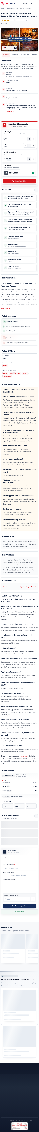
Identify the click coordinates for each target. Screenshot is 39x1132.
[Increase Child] (33, 145)
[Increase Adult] (33, 139)
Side (11, 373)
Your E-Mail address (9, 864)
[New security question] (33, 899)
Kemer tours (24, 756)
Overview (6, 54)
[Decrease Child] (25, 145)
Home (2, 8)
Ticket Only (7, 376)
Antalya (17, 373)
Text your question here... (10, 879)
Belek (5, 373)
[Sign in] (32, 3)
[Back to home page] (8, 3)
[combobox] (20, 173)
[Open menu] (36, 3)
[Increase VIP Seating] (33, 159)
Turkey (8, 8)
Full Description (24, 54)
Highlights (15, 54)
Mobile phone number (9, 872)
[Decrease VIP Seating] (25, 159)
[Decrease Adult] (25, 139)
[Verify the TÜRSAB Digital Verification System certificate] (19, 1126)
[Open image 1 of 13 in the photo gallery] (19, 39)
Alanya (25, 373)
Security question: (12, 895)
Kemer (13, 8)
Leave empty (7, 858)
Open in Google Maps (27, 587)
